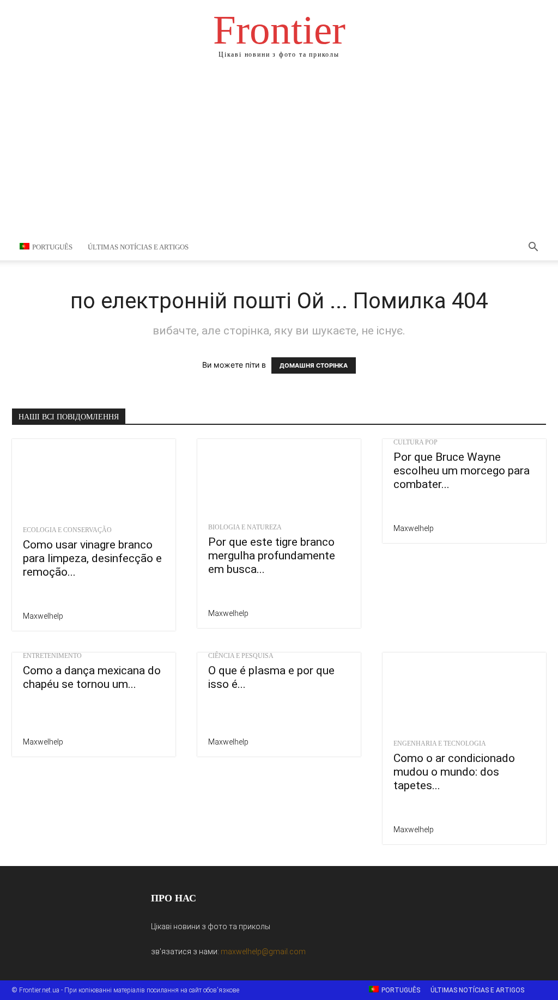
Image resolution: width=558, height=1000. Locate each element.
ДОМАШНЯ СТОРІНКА (314, 365)
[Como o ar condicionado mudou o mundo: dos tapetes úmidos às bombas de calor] (464, 693)
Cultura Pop (415, 442)
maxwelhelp (43, 616)
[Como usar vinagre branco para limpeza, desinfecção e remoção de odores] (93, 479)
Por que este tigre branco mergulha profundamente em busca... (271, 555)
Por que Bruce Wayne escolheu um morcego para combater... (461, 470)
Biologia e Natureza (245, 527)
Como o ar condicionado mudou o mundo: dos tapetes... (454, 772)
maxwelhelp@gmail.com (263, 951)
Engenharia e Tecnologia (439, 743)
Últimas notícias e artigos (138, 247)
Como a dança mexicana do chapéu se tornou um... (92, 677)
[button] (533, 248)
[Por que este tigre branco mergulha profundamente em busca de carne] (279, 478)
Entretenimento (52, 656)
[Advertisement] (279, 152)
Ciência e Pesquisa (241, 656)
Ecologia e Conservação (67, 530)
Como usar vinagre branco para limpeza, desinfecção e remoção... (92, 558)
